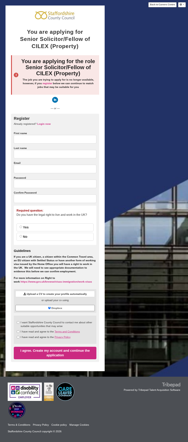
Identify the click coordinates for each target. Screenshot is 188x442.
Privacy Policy (62, 337)
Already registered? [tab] (32, 123)
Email (17, 162)
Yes (25, 227)
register (47, 83)
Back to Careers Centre (162, 4)
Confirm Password (25, 192)
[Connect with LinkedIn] (55, 100)
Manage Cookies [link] (79, 424)
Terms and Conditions (67, 331)
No (24, 237)
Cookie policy (59, 424)
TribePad (171, 385)
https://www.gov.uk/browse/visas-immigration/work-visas (56, 281)
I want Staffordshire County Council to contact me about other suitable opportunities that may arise (56, 324)
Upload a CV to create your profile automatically (56, 293)
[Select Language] (182, 4)
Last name (20, 148)
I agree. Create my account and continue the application (55, 353)
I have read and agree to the (50, 331)
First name (20, 133)
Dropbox (56, 308)
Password (20, 177)
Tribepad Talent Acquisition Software (159, 389)
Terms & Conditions (19, 424)
